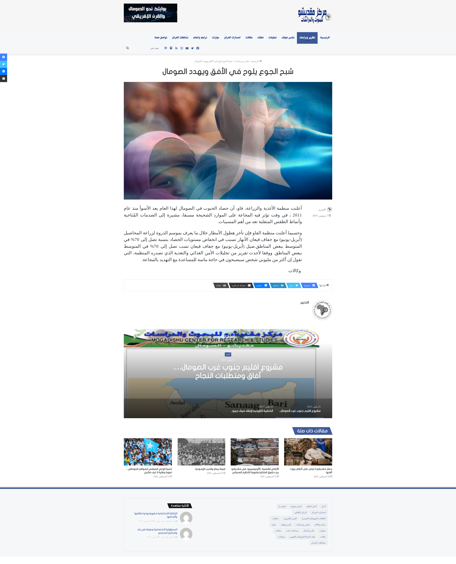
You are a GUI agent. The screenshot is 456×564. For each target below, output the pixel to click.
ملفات (260, 37)
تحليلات (272, 37)
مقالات (248, 37)
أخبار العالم (311, 506)
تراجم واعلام (200, 37)
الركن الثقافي (300, 512)
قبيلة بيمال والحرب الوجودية (210, 469)
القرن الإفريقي (290, 518)
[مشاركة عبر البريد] (3, 78)
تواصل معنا (161, 37)
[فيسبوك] (3, 57)
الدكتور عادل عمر (168, 537)
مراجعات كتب (292, 530)
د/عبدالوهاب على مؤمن (165, 521)
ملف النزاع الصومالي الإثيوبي (302, 536)
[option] (228, 373)
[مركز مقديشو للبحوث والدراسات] (314, 16)
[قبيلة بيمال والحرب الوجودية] (201, 451)
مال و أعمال (308, 530)
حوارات (215, 37)
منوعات (281, 536)
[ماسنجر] (3, 71)
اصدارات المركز (232, 37)
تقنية (274, 524)
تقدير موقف (288, 37)
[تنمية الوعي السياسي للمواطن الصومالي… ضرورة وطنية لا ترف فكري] (148, 451)
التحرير (322, 209)
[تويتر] (3, 64)
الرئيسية (325, 37)
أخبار (228, 358)
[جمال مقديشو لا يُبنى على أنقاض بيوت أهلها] (308, 451)
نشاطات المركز (180, 37)
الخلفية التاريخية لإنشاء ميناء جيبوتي (228, 371)
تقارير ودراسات (307, 37)
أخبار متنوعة (296, 506)
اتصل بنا (282, 506)
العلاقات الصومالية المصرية (314, 518)
